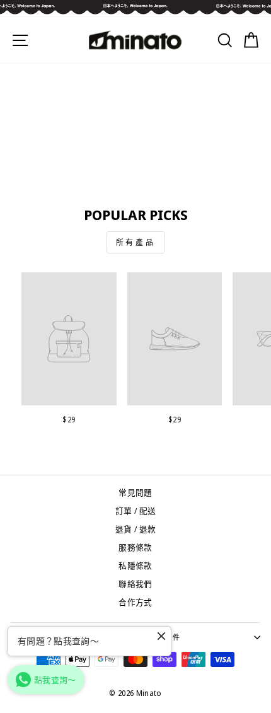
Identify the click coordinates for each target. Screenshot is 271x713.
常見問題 (135, 492)
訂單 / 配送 (135, 510)
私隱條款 (135, 565)
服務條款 (135, 547)
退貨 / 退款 (135, 529)
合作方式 (135, 602)
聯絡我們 (135, 583)
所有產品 (135, 242)
